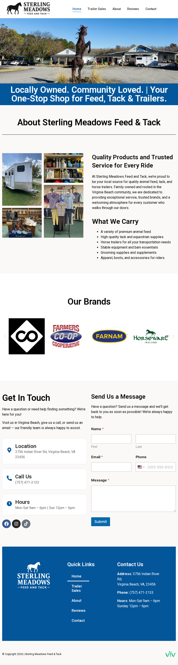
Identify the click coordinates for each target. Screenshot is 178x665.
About (76, 601)
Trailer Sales (77, 588)
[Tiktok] (26, 523)
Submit (100, 521)
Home (76, 576)
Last (139, 446)
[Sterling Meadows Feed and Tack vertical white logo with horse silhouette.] (33, 575)
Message (100, 480)
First (94, 446)
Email (97, 457)
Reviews (79, 611)
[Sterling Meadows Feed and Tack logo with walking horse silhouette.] (28, 8)
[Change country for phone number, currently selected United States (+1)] (141, 467)
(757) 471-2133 (141, 592)
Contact (78, 621)
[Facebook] (6, 523)
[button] (5, 336)
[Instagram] (16, 523)
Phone (141, 457)
